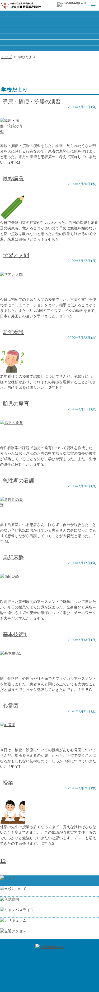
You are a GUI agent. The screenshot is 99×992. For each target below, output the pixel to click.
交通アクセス (49, 48)
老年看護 (13, 332)
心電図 (10, 706)
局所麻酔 (13, 557)
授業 (8, 783)
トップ (6, 57)
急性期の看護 (18, 480)
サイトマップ (49, 31)
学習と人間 (16, 255)
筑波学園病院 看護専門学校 (21, 5)
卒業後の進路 (49, 19)
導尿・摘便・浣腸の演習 (32, 101)
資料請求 (49, 36)
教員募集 (49, 25)
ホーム (49, 13)
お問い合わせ (49, 42)
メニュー (92, 5)
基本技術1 (15, 634)
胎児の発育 (16, 404)
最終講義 (13, 178)
